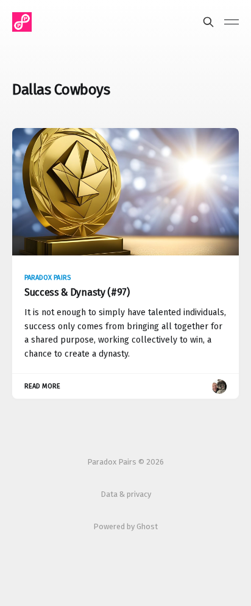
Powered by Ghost (125, 526)
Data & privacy (126, 494)
